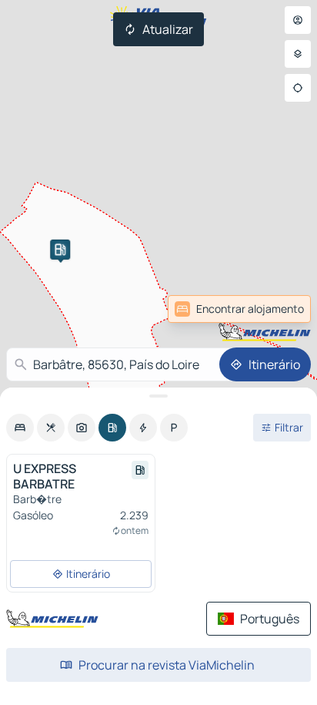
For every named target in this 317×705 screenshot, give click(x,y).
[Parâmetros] (298, 54)
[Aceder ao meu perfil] (298, 20)
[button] (60, 250)
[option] (20, 427)
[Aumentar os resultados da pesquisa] (158, 396)
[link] (277, 309)
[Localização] (298, 88)
